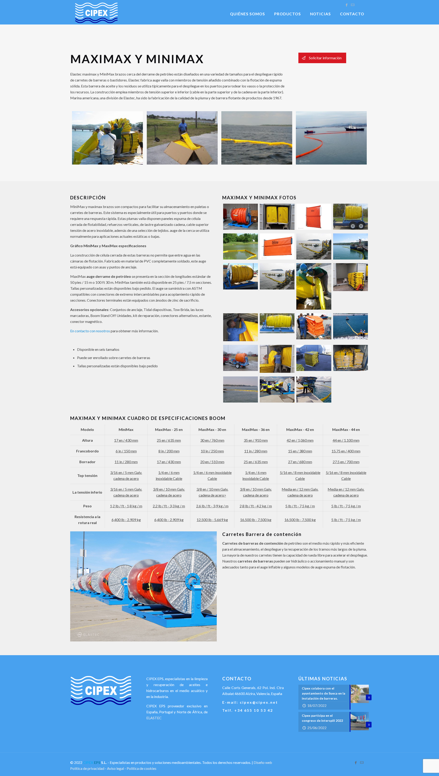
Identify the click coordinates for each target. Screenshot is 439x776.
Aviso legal (115, 768)
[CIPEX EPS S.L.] (96, 13)
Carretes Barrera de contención (262, 534)
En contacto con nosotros (90, 331)
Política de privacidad (87, 768)
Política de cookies (141, 768)
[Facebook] (355, 762)
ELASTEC (154, 718)
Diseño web (263, 762)
